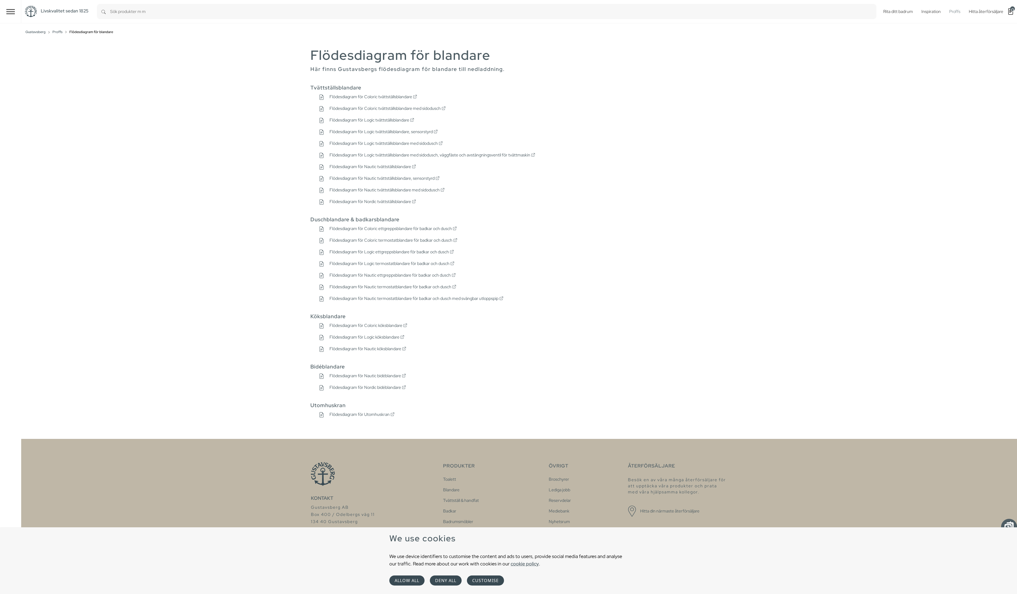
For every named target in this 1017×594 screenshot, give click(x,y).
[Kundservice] (1009, 527)
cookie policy (525, 564)
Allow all (407, 580)
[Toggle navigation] (10, 11)
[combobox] (493, 11)
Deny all (445, 580)
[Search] (103, 11)
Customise (485, 580)
